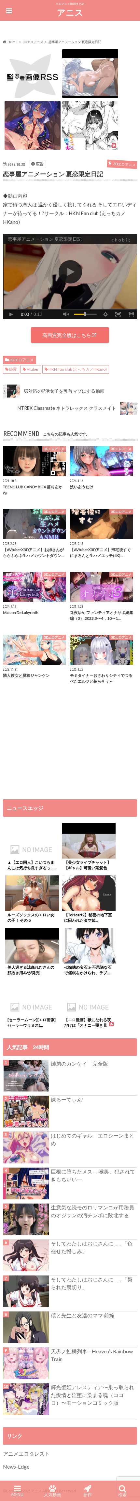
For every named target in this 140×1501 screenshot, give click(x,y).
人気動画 (52, 1494)
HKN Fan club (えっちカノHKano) (78, 369)
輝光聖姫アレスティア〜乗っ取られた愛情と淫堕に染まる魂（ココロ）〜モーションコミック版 (92, 1395)
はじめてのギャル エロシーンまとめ (92, 1139)
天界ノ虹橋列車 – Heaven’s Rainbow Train (92, 1355)
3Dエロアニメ (21, 359)
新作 (87, 1494)
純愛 (13, 369)
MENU (17, 1494)
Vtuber (33, 369)
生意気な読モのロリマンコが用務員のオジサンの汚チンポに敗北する (92, 1211)
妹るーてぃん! (67, 1099)
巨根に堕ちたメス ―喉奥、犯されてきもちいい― (93, 1175)
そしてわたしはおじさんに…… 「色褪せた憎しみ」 (92, 1247)
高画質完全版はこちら (66, 335)
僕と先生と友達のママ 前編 (82, 1315)
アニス (70, 12)
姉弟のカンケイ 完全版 (79, 1063)
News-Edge (16, 1466)
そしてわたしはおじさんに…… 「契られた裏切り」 (92, 1283)
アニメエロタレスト (26, 1453)
